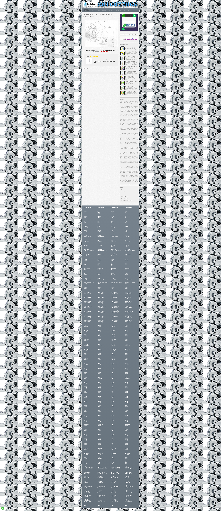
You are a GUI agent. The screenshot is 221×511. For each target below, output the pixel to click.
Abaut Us (122, 194)
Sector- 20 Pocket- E (127, 127)
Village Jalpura (123, 177)
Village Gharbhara (132, 175)
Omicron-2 (126, 116)
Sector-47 (122, 153)
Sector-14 (127, 141)
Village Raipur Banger (134, 179)
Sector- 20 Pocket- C (129, 125)
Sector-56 (136, 154)
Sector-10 (122, 135)
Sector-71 (132, 160)
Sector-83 (136, 161)
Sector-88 (132, 162)
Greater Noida (123, 110)
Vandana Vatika (127, 173)
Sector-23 (132, 147)
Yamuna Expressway (134, 181)
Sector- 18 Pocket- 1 (134, 120)
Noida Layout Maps (124, 198)
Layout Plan (127, 10)
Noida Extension (128, 115)
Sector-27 (126, 148)
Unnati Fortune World (87, 472)
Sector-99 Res (129, 165)
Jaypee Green (123, 111)
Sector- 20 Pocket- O (87, 315)
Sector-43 (125, 152)
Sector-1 (85, 324)
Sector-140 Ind (86, 349)
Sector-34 (132, 149)
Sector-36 (122, 151)
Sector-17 (129, 144)
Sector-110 (136, 137)
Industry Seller (86, 509)
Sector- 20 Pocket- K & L (133, 129)
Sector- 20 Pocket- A (131, 124)
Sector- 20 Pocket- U (131, 134)
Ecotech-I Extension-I (87, 237)
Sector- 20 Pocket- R (127, 133)
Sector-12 (122, 138)
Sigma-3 (121, 167)
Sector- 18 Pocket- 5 (87, 294)
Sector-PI (133, 165)
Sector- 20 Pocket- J (124, 129)
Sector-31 (125, 149)
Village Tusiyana (127, 181)
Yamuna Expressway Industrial (125, 182)
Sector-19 (136, 146)
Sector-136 (136, 139)
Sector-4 (128, 151)
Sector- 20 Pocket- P (129, 132)
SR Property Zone (131, 509)
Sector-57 (122, 156)
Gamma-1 (136, 107)
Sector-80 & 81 (127, 161)
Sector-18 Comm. (135, 144)
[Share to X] (86, 68)
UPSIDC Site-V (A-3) (87, 478)
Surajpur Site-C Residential (88, 468)
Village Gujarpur (129, 176)
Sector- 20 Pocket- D (87, 303)
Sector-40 (132, 151)
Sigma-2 (136, 166)
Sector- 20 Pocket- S (87, 320)
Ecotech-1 (122, 103)
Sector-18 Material (123, 146)
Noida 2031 (122, 115)
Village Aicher (132, 173)
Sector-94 (85, 452)
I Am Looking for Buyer (125, 196)
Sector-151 (136, 142)
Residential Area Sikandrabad (89, 282)
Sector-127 (122, 139)
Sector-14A (128, 142)
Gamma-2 (122, 108)
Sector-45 (132, 152)
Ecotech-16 (122, 105)
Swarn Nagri (127, 170)
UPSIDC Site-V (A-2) (131, 172)
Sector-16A (126, 144)
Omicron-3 (130, 116)
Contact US (118, 10)
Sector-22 (128, 147)
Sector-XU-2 (124, 166)
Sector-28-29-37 (131, 148)
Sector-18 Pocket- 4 (130, 146)
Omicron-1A (122, 116)
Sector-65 (132, 158)
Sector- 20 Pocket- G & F (88, 306)
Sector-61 (122, 157)
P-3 (132, 116)
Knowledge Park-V (87, 254)
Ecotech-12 (136, 103)
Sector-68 (125, 160)
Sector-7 (128, 160)
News (134, 114)
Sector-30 (122, 149)
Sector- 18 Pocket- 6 (129, 123)
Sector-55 (132, 154)
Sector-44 (129, 152)
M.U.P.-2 (127, 112)
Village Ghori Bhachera (88, 486)
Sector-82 (132, 161)
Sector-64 (128, 158)
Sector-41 (136, 151)
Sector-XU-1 (86, 457)
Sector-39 (125, 151)
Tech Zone (132, 170)
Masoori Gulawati (132, 112)
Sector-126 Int (135, 138)
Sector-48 (125, 153)
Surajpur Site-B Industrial (133, 167)
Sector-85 (125, 162)
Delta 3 (136, 102)
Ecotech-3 (131, 105)
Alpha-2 (124, 101)
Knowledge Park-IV (129, 111)
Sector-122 (126, 138)
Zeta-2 (134, 182)
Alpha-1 (121, 101)
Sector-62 (126, 157)
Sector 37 (122, 120)
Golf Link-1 (131, 108)
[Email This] (84, 68)
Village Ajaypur (86, 482)
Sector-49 (129, 153)
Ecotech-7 (122, 106)
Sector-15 (132, 142)
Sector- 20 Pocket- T (124, 134)
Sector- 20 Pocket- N (131, 130)
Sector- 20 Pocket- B (87, 301)
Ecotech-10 (126, 103)
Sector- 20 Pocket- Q (87, 317)
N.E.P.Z (132, 114)
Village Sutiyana (128, 180)
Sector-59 (129, 156)
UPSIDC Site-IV (86, 474)
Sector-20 (125, 147)
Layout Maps (123, 191)
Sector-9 (121, 163)
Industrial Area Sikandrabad (132, 110)
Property (111, 10)
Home (86, 10)
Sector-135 (131, 139)
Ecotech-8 (125, 106)
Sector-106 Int (135, 135)
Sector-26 (122, 148)
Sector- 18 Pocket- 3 (131, 121)
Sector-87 (129, 162)
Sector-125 (130, 138)
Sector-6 (132, 156)
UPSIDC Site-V (125, 172)
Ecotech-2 (127, 105)
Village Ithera (135, 176)
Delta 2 (134, 102)
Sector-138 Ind (123, 141)
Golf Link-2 (136, 108)
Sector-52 (125, 154)
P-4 (133, 116)
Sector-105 (130, 135)
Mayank (136, 509)
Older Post (116, 75)
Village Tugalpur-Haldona (88, 499)
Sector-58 (125, 156)
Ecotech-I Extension (130, 106)
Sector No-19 (126, 120)
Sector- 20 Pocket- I (134, 128)
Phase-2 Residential (124, 118)
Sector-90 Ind (125, 163)
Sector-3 (136, 148)
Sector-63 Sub (135, 157)
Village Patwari (126, 179)
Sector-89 (136, 162)
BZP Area (122, 102)
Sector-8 (121, 161)
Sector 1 (126, 119)
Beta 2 (130, 101)
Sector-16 (122, 144)
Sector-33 (129, 149)
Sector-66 (136, 158)
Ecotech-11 (131, 103)
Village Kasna (128, 177)
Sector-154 (131, 143)
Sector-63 (130, 157)
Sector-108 (122, 137)
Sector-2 (121, 147)
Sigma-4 (125, 167)
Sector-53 (129, 154)
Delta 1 (131, 102)
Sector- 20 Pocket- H (126, 128)
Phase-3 (129, 118)
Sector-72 (136, 160)
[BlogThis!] (85, 68)
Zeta (132, 182)
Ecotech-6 (136, 105)
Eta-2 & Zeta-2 (131, 107)
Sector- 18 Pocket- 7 (87, 297)
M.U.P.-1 (124, 112)
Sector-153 (126, 143)
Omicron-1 (136, 115)
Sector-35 (136, 149)
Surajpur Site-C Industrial (125, 168)
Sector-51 (122, 154)
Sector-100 (126, 135)
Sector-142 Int (124, 142)
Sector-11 (126, 137)
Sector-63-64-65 (123, 158)
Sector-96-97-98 (124, 165)
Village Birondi (125, 175)
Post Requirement (102, 10)
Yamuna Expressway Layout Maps (127, 200)
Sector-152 (122, 143)
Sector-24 (136, 147)
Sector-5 (132, 153)
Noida (136, 114)
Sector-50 (136, 153)
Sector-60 (136, 156)
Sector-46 (136, 152)
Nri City (132, 115)
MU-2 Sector (128, 114)
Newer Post (85, 75)
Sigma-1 (133, 166)
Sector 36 (136, 119)
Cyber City (128, 102)
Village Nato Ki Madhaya (88, 492)
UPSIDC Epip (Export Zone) (130, 171)
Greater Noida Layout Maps (126, 193)
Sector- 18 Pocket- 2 (123, 121)
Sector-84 (122, 162)
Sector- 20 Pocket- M (124, 130)
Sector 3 (132, 119)
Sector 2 (129, 119)
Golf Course (126, 108)
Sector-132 (127, 139)
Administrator (94, 56)
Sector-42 (122, 152)
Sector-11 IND (130, 137)
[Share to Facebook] (87, 68)
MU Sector (124, 114)
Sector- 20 (125, 124)
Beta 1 (127, 101)
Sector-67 (122, 160)
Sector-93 (133, 163)
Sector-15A (136, 143)
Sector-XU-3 (129, 166)
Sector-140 (131, 141)
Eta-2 (127, 107)
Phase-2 (136, 116)
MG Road (85, 259)
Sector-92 (129, 163)
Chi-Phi (125, 102)
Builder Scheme (135, 101)
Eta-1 (125, 107)
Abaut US (93, 10)
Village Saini (122, 180)
